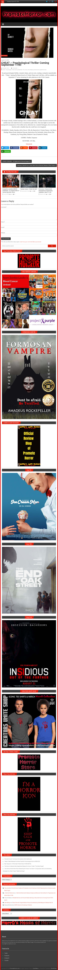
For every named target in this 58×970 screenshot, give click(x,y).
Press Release (4, 55)
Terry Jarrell (7, 888)
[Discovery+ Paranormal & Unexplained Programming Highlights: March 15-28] (47, 181)
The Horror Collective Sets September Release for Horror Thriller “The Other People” (24, 866)
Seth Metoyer (7, 902)
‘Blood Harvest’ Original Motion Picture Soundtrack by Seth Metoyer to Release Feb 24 (32, 902)
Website (3, 232)
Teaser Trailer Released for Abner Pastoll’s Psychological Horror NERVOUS (22, 861)
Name (3, 222)
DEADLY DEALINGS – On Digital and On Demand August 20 (17, 161)
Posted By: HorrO (5, 68)
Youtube (6, 960)
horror (26, 69)
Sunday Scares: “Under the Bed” (28, 189)
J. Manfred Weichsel (9, 893)
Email (3, 227)
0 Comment (14, 68)
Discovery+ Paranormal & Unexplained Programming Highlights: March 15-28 (45, 190)
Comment (4, 207)
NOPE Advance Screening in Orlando (23, 905)
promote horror (36, 69)
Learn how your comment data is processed (30, 241)
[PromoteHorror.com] (29, 14)
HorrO (12, 194)
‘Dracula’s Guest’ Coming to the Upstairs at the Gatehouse (18, 859)
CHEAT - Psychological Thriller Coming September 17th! (13, 69)
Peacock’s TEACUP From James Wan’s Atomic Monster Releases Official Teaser (36, 165)
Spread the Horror (43, 69)
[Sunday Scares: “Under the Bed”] (28, 181)
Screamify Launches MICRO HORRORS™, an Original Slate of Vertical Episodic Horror (10, 190)
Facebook (6, 955)
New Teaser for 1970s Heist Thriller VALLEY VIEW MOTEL (17, 863)
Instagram (6, 958)
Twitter (6, 953)
